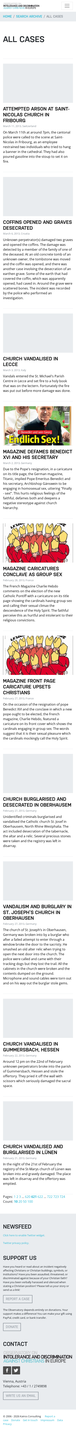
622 (40, 1196)
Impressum (47, 1420)
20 (20, 1201)
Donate (12, 1327)
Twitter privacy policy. (16, 1243)
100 (30, 1201)
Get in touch (30, 1420)
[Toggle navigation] (67, 6)
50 (25, 1201)
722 (49, 1196)
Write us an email (21, 1396)
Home (7, 16)
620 (27, 1196)
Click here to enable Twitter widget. (24, 1235)
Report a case (18, 1299)
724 (62, 1196)
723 (56, 1196)
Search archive (29, 16)
